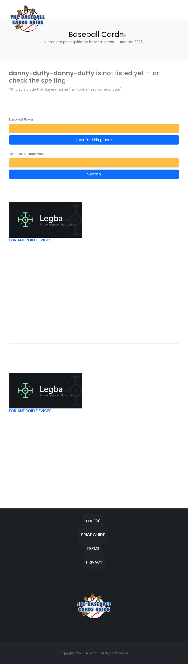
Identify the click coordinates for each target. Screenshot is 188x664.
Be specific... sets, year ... (28, 154)
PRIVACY (94, 562)
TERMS (93, 548)
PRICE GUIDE (93, 535)
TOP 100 (93, 521)
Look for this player (94, 140)
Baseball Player (21, 119)
